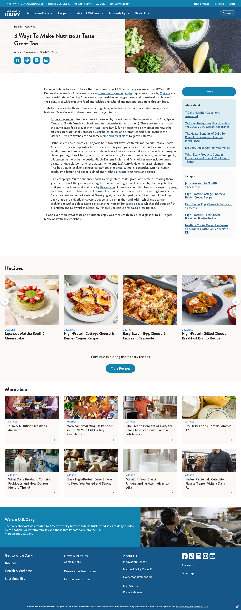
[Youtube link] (212, 556)
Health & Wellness (24, 26)
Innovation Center (135, 561)
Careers (188, 565)
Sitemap (188, 573)
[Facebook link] (185, 556)
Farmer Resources (77, 579)
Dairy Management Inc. (32, 3)
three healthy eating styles (115, 93)
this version (107, 187)
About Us (130, 556)
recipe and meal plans (114, 136)
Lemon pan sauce (111, 183)
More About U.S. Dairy (19, 533)
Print (209, 92)
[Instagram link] (198, 556)
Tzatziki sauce (134, 204)
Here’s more (121, 172)
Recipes (11, 563)
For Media (130, 586)
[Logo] (12, 13)
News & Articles (201, 3)
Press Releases (132, 592)
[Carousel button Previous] (5, 301)
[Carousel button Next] (236, 301)
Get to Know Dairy (19, 555)
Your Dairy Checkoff (119, 3)
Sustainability (15, 579)
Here (64, 136)
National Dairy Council (59, 3)
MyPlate (165, 93)
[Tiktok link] (191, 556)
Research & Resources (224, 3)
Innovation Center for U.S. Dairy (89, 3)
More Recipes (120, 368)
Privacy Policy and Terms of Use (192, 606)
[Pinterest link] (205, 556)
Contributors (72, 561)
